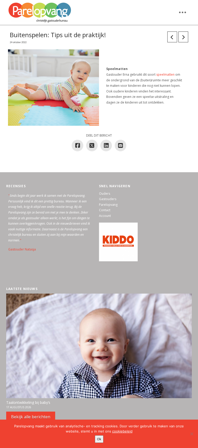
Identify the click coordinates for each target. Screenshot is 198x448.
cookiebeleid (122, 431)
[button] (182, 12)
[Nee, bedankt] (191, 433)
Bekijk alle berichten (30, 417)
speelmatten (165, 74)
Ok (99, 439)
